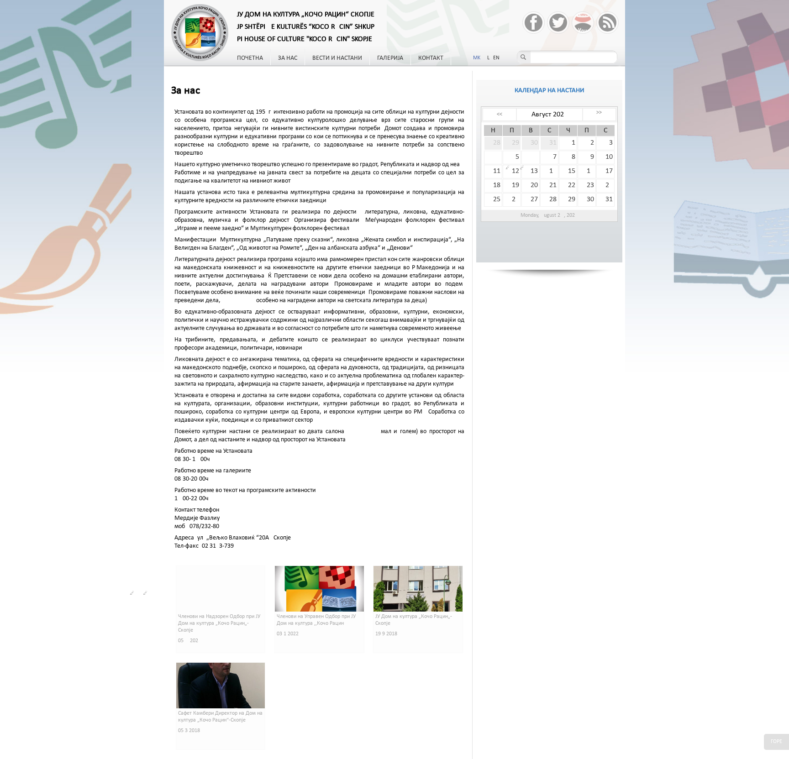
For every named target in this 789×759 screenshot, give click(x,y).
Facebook (533, 22)
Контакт (430, 58)
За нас (287, 58)
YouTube (583, 22)
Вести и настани (337, 58)
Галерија (390, 58)
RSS (607, 22)
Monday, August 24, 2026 (550, 215)
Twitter (558, 22)
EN (496, 58)
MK (476, 58)
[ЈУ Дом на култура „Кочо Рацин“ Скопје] (200, 33)
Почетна (250, 58)
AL (486, 58)
